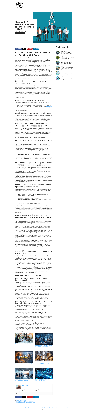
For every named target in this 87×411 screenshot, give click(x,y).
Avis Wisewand (45, 407)
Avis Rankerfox (38, 407)
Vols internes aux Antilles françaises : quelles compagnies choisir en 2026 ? (67, 68)
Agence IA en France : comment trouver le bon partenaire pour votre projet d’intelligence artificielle (43, 346)
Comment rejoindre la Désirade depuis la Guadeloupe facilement (66, 74)
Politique (17, 407)
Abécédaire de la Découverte (66, 407)
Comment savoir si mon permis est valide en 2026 (25, 401)
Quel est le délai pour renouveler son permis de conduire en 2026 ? (27, 402)
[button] (70, 5)
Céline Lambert (17, 31)
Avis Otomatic (57, 407)
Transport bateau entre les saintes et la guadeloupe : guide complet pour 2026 (67, 78)
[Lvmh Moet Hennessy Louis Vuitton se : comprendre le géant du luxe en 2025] (44, 356)
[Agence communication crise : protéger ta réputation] (24, 357)
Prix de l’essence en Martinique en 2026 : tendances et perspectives (67, 53)
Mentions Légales (23, 407)
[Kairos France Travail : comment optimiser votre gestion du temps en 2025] (24, 373)
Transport (54, 5)
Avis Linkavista (51, 407)
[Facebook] (16, 393)
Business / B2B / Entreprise (21, 400)
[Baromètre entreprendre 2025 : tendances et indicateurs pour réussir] (44, 373)
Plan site (33, 407)
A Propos (29, 407)
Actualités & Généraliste (62, 5)
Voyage (49, 5)
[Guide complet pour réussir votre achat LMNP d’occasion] (24, 338)
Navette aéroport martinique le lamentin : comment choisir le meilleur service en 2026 (66, 63)
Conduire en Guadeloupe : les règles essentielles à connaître (67, 58)
